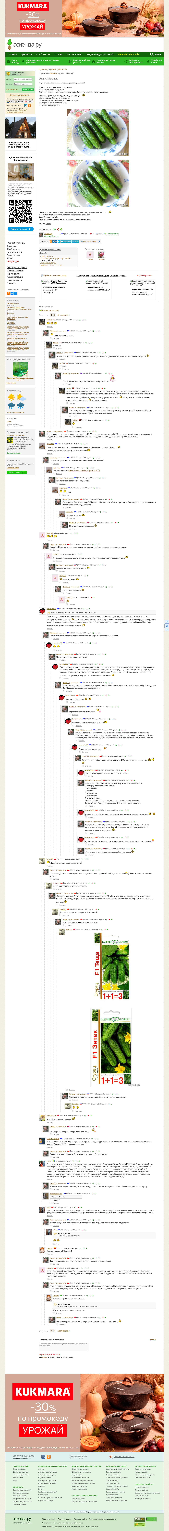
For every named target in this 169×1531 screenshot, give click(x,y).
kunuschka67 (51, 609)
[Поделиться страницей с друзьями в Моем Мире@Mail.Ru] (56, 241)
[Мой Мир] (15, 293)
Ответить (50, 326)
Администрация (15, 277)
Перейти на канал (19, 229)
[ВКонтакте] (12, 293)
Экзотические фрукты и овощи (83, 1483)
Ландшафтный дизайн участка (117, 1469)
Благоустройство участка (81, 61)
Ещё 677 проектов (145, 276)
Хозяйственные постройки (145, 1475)
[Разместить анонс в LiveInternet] (65, 241)
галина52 (102, 259)
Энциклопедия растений (99, 54)
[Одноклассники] (8, 293)
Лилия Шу (54, 73)
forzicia (49, 1161)
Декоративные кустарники (81, 1472)
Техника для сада (78, 1499)
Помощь (11, 283)
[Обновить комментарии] (166, 625)
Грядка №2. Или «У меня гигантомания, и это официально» (19, 308)
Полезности (18, 1487)
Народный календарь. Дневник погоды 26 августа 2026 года (18, 333)
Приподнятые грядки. (48, 263)
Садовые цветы (77, 1475)
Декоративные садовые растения (86, 1466)
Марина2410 (51, 1115)
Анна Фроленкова (53, 1139)
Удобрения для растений (47, 1492)
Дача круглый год (141, 1490)
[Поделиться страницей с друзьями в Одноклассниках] (51, 241)
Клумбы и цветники (113, 1472)
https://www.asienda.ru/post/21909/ (84, 471)
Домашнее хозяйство (144, 1484)
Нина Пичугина (64, 1523)
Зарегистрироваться (49, 1354)
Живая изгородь (112, 1480)
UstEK (9, 422)
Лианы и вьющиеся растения (82, 1480)
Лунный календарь (20, 1496)
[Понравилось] (85, 320)
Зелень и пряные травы (47, 1475)
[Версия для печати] (99, 242)
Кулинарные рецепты (143, 1499)
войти (44, 1357)
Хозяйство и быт (156, 61)
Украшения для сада (114, 1498)
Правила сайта (14, 280)
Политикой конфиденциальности (17, 111)
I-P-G (48, 1207)
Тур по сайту (13, 274)
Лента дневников (19, 1469)
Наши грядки (69, 73)
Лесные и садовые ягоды (47, 1472)
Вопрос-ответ (74, 54)
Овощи (48, 224)
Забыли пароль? (12, 89)
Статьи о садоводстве (21, 1475)
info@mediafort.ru (94, 1526)
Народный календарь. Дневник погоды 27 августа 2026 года (18, 327)
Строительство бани (142, 1478)
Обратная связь (48, 1519)
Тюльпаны (10, 313)
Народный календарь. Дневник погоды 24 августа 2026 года (18, 348)
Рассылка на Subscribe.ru (124, 1457)
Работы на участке (142, 1487)
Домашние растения (79, 1486)
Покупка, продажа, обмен (22, 1501)
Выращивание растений (47, 1480)
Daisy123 (50, 533)
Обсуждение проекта (17, 267)
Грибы (40, 1489)
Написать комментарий (50, 310)
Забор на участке (112, 1483)
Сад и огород (15, 61)
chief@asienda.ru (76, 1523)
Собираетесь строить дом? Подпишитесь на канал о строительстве (19, 144)
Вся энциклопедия (14, 453)
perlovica (50, 1268)
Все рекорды (11, 383)
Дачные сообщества (20, 1472)
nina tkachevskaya (56, 1194)
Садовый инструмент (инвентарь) (84, 1501)
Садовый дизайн (112, 1489)
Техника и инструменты (136, 61)
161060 (49, 320)
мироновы (50, 444)
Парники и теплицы (45, 1500)
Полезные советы (19, 1504)
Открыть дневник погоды (15, 412)
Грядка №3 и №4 (13, 303)
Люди (9, 258)
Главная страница (15, 243)
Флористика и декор (79, 1489)
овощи (59, 83)
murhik (91, 259)
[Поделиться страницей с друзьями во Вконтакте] (53, 241)
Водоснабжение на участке (116, 1500)
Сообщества (43, 54)
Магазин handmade (128, 54)
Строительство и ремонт (146, 1466)
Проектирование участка (115, 1492)
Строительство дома (143, 1469)
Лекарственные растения (22, 1499)
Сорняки (41, 1486)
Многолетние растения (80, 1478)
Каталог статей (14, 252)
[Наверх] (166, 621)
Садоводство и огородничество (52, 1466)
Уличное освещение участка (117, 1486)
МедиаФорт (27, 1523)
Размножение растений (47, 1483)
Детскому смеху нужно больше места (20, 158)
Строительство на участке (106, 61)
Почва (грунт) (43, 1495)
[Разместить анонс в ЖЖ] (75, 241)
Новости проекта (15, 271)
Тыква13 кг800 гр (46, 256)
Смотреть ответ (13, 468)
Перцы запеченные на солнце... (52, 265)
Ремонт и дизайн (141, 1472)
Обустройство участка (116, 1466)
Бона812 (50, 859)
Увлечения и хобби (142, 1496)
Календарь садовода (21, 1493)
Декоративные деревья (80, 1469)
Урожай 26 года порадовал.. (17, 338)
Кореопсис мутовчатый (15, 435)
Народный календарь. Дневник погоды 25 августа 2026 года (18, 343)
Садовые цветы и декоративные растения (42, 61)
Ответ (54, 1197)
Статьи (58, 54)
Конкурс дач (13, 261)
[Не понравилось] (83, 320)
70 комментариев (112, 234)
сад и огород (43, 69)
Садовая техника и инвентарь (85, 1496)
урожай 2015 (62, 69)
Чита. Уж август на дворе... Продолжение (55, 259)
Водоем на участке (113, 1475)
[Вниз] (166, 629)
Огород (41, 1469)
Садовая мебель (112, 1495)
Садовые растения (45, 1478)
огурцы (65, 83)
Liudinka (49, 1248)
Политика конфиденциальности (102, 1519)
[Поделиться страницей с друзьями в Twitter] (59, 241)
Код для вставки (89, 241)
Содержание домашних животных (147, 1493)
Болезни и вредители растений (50, 1498)
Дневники (26, 54)
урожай (53, 69)
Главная (12, 54)
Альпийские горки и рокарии (116, 1478)
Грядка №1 (11, 323)
